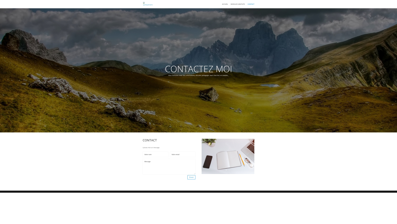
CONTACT (251, 4)
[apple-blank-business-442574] (228, 173)
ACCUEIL (225, 4)
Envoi (191, 177)
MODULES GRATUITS (238, 4)
